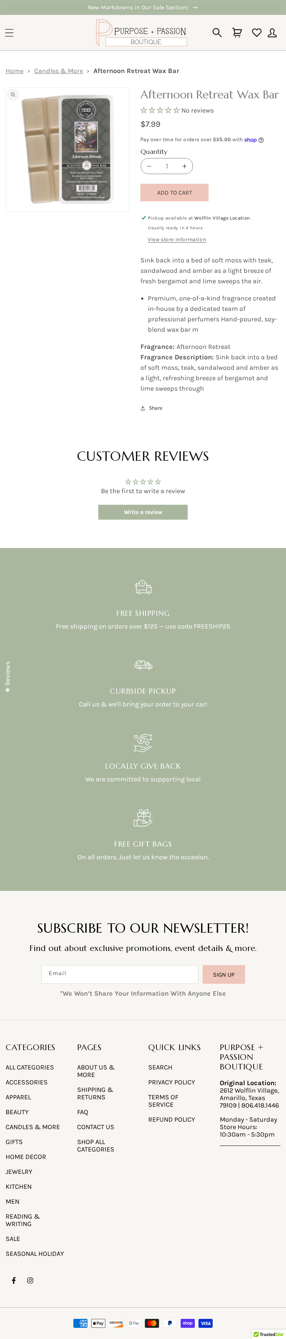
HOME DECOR (26, 1156)
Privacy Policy (171, 1082)
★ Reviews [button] (7, 677)
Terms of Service (163, 1100)
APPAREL (18, 1097)
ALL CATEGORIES (30, 1067)
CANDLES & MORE (33, 1127)
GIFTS (14, 1142)
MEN (12, 1201)
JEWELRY (19, 1171)
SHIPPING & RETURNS (95, 1093)
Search (160, 1067)
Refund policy (171, 1119)
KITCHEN (19, 1186)
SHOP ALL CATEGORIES (95, 1145)
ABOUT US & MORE (96, 1071)
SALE (13, 1238)
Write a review (143, 512)
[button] (9, 33)
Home (14, 71)
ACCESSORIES (27, 1082)
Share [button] (155, 408)
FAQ (82, 1112)
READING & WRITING (23, 1220)
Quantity (153, 151)
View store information (177, 239)
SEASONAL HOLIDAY (35, 1253)
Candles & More (58, 71)
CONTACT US (95, 1127)
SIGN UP (224, 974)
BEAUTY (17, 1112)
